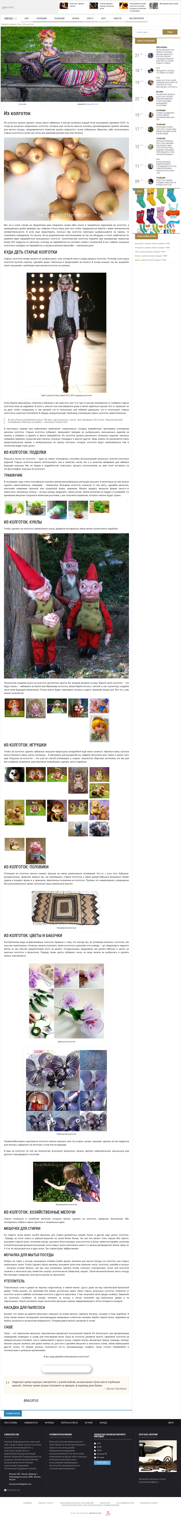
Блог (27, 18)
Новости (117, 18)
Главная (27, 1503)
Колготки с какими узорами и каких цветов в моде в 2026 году (166, 182)
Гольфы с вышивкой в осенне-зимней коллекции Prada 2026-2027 (165, 116)
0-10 (98, 1443)
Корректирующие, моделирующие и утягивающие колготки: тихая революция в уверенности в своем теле (166, 167)
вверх (171, 1423)
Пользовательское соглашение (77, 1503)
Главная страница (8, 24)
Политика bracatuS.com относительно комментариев (90, 1505)
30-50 (98, 1450)
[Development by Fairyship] (108, 1513)
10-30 (98, 1447)
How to (90, 18)
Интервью (49, 1423)
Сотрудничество (125, 1503)
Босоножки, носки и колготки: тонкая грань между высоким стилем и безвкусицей (166, 130)
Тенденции (59, 18)
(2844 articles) (92, 104)
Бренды (103, 1423)
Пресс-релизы (161, 47)
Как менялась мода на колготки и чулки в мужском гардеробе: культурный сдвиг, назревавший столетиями (165, 99)
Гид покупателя (136, 18)
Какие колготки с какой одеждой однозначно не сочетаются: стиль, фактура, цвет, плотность (166, 83)
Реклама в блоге (149, 1503)
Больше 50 (101, 1454)
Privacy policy (46, 1503)
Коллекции (42, 18)
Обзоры (75, 18)
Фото (103, 18)
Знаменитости (31, 1423)
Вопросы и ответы (69, 1423)
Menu (9, 18)
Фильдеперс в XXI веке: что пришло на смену (165, 72)
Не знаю (100, 1457)
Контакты (105, 1503)
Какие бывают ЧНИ (161, 243)
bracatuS (139, 243)
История (159, 92)
